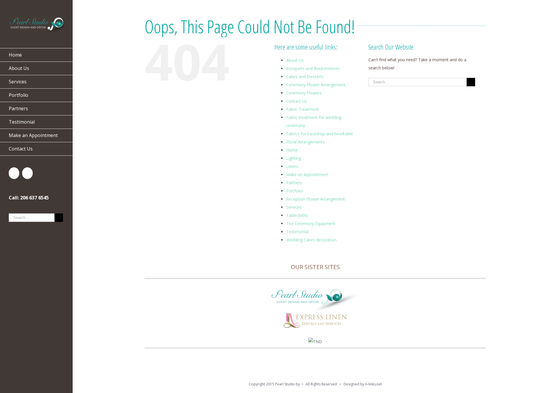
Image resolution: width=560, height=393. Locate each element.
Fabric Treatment (302, 109)
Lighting (293, 158)
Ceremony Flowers (304, 93)
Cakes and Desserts (305, 76)
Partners (294, 182)
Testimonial (297, 231)
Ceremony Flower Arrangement (316, 84)
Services (294, 207)
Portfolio (294, 191)
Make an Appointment (307, 174)
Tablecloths (297, 215)
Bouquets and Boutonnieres (313, 68)
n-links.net (373, 384)
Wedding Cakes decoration (311, 240)
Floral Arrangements (305, 142)
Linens (292, 166)
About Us (295, 60)
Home (292, 150)
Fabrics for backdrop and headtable (319, 133)
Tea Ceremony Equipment (310, 223)
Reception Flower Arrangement (315, 199)
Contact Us (296, 101)
